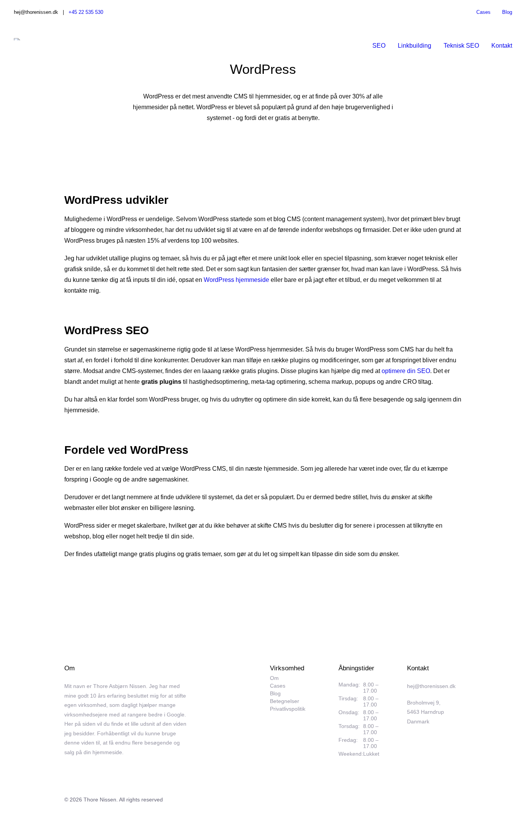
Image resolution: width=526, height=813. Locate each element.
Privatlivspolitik (287, 709)
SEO (378, 45)
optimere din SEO (406, 371)
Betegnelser (284, 701)
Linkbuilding (414, 45)
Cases (483, 12)
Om (274, 678)
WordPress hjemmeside (236, 280)
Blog (507, 12)
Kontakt (501, 45)
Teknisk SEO (461, 45)
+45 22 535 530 (86, 12)
